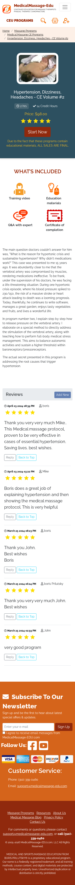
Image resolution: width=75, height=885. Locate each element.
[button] (42, 20)
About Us (59, 813)
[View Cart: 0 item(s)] (55, 20)
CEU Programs (19, 21)
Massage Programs (21, 813)
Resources (43, 813)
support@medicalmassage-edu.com (42, 786)
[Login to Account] (66, 20)
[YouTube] (43, 745)
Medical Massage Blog (25, 817)
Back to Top (27, 457)
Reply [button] (10, 457)
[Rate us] (35, 121)
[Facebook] (32, 745)
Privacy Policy (53, 817)
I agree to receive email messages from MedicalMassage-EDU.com (31, 735)
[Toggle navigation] (65, 7)
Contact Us (37, 821)
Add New (62, 394)
